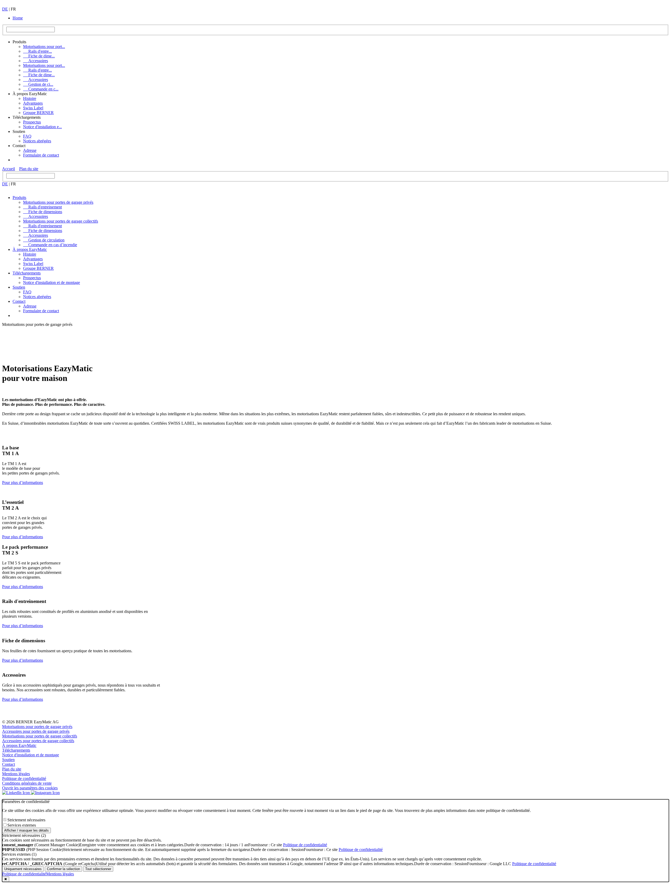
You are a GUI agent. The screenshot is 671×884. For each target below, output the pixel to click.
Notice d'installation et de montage (51, 282)
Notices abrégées (37, 141)
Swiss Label (33, 108)
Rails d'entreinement (42, 207)
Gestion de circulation (43, 240)
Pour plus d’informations (22, 482)
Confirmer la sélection (63, 869)
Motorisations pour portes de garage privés (58, 202)
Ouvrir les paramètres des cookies (30, 788)
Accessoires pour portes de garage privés (35, 731)
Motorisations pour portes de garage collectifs (60, 221)
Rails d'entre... (37, 51)
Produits (19, 197)
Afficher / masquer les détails (26, 830)
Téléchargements (27, 273)
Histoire (29, 98)
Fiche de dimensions (42, 211)
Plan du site (28, 168)
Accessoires (35, 60)
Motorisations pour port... (44, 46)
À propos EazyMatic (30, 249)
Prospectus (32, 122)
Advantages (33, 103)
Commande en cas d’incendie (50, 244)
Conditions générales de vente (27, 783)
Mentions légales (16, 774)
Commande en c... (40, 89)
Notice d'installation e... (42, 127)
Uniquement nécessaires (23, 869)
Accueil (8, 168)
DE (5, 9)
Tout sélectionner (98, 869)
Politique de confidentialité (24, 778)
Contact (19, 301)
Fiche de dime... (39, 56)
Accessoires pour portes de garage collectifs (38, 741)
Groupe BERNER (38, 112)
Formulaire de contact (41, 155)
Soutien (19, 287)
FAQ (27, 136)
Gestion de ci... (38, 84)
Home (18, 18)
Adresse (29, 150)
